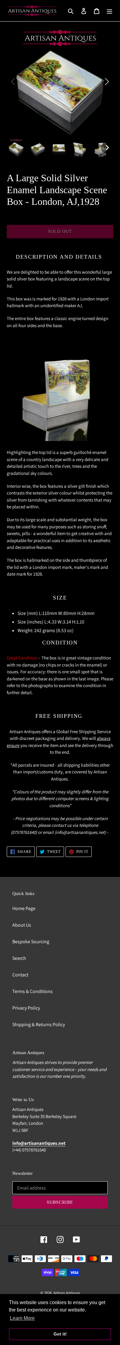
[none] (16, 147)
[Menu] (109, 11)
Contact (20, 975)
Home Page (23, 908)
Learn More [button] (22, 1318)
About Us (21, 925)
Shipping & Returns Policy (38, 1024)
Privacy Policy (26, 1008)
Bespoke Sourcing (30, 941)
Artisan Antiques (67, 1293)
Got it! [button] (60, 1333)
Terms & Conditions (32, 991)
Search (19, 958)
